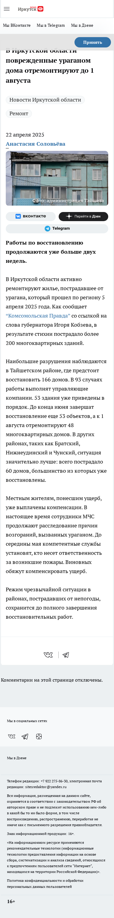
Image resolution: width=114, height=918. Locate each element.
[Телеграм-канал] (57, 228)
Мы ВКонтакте (17, 25)
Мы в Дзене (82, 25)
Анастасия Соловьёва (35, 143)
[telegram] (68, 655)
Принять (92, 42)
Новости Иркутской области (45, 99)
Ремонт (18, 113)
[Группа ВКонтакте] (31, 216)
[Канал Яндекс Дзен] (84, 216)
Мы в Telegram (51, 25)
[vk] (48, 655)
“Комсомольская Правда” (38, 315)
